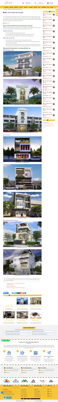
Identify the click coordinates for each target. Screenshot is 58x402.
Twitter (50, 389)
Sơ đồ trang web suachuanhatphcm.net (9, 306)
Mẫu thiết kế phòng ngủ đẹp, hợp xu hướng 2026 (22, 320)
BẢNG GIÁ (16, 7)
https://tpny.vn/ (45, 123)
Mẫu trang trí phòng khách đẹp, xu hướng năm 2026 (9, 320)
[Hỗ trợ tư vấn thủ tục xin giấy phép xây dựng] (35, 314)
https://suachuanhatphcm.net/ (19, 283)
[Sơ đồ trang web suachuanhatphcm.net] (9, 301)
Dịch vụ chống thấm (24, 396)
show (8, 23)
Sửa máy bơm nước (37, 394)
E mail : (40, 2)
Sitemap (25, 398)
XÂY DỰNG (30, 7)
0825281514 (12, 284)
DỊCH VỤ (21, 7)
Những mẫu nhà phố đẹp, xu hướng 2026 (22, 306)
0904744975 (46, 39)
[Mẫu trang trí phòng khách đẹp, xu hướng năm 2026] (9, 314)
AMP (22, 398)
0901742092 (46, 67)
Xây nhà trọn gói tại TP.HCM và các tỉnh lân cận (35, 306)
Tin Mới (28, 398)
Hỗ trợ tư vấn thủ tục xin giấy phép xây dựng (36, 320)
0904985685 (46, 17)
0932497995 (46, 84)
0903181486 (46, 106)
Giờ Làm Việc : (28, 2)
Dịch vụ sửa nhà (24, 389)
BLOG (48, 7)
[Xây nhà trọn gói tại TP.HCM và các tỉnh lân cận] (35, 301)
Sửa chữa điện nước (38, 396)
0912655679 (25, 372)
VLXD (39, 7)
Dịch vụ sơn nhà (24, 391)
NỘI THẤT (25, 7)
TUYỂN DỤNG (44, 7)
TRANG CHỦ (6, 7)
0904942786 (46, 73)
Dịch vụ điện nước (24, 392)
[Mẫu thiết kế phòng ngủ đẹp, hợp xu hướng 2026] (22, 314)
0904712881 (46, 56)
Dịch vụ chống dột (24, 394)
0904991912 (42, 372)
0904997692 (46, 78)
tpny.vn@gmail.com (12, 286)
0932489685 (46, 95)
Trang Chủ (5, 9)
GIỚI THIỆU (11, 7)
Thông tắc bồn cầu (37, 392)
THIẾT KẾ (35, 7)
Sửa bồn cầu (36, 389)
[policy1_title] (23, 3)
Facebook (50, 393)
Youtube (50, 391)
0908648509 (46, 50)
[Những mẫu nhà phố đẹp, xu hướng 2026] (22, 301)
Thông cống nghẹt (37, 391)
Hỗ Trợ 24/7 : (51, 2)
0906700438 (46, 28)
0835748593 (46, 101)
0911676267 (7, 372)
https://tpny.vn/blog (51, 123)
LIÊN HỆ (51, 7)
